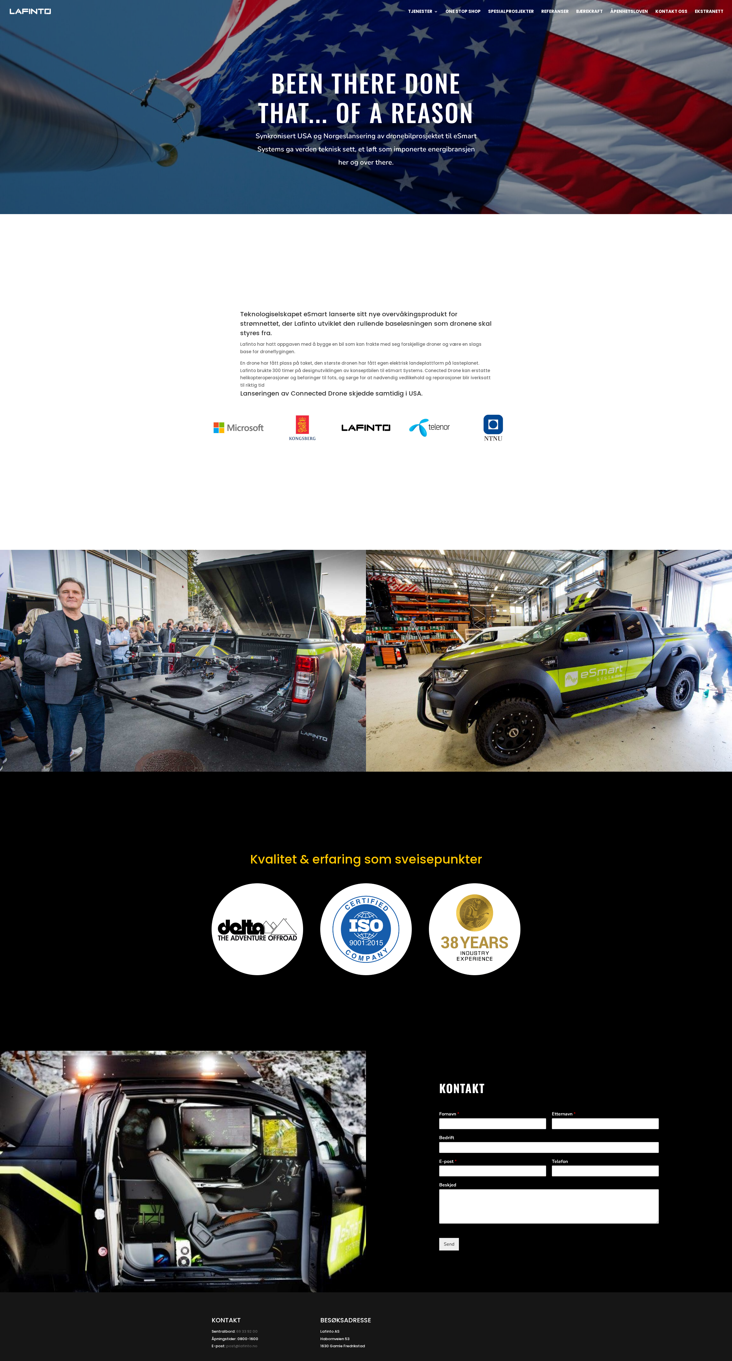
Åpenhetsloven (629, 11)
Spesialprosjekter (511, 11)
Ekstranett (709, 11)
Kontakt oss (671, 11)
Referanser (555, 11)
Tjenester (420, 11)
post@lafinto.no (241, 1346)
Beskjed (447, 1185)
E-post (448, 1162)
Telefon (560, 1162)
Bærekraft (589, 11)
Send (449, 1244)
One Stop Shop (463, 11)
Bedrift (446, 1138)
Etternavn (564, 1114)
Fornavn (449, 1114)
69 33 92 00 (247, 1331)
